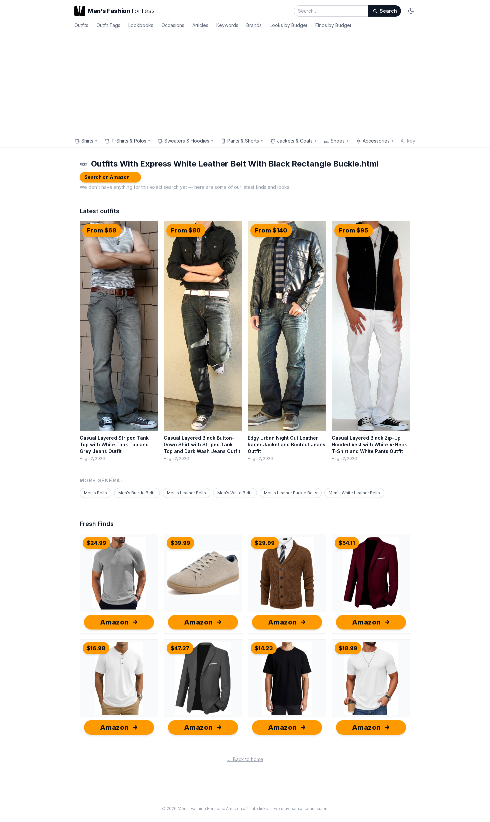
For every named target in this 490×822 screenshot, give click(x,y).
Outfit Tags (108, 25)
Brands (254, 25)
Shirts (89, 141)
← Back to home (245, 759)
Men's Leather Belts (186, 492)
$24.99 (96, 543)
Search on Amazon (110, 177)
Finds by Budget (333, 25)
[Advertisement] (245, 84)
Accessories (378, 141)
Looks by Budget (288, 25)
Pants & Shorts (245, 141)
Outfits (81, 25)
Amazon (114, 622)
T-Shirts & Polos (131, 141)
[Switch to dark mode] (411, 11)
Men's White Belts (235, 492)
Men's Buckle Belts (137, 492)
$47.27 (180, 648)
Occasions (172, 25)
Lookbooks (140, 25)
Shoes (340, 141)
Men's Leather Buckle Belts (290, 492)
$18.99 (348, 648)
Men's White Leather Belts (354, 492)
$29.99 (265, 543)
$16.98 (96, 648)
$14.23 (264, 648)
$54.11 (347, 543)
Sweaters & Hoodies (189, 141)
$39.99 (180, 543)
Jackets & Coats (297, 141)
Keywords (227, 25)
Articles (200, 25)
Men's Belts (95, 492)
